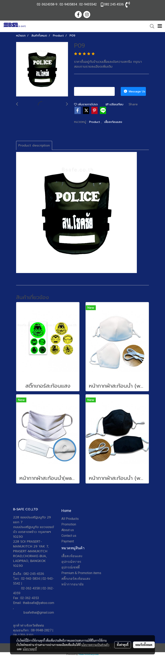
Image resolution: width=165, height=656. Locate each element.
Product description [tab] (34, 145)
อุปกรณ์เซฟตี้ (70, 567)
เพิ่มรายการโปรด (87, 104)
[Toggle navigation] (159, 26)
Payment (67, 541)
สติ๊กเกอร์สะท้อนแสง (75, 579)
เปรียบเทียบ (115, 104)
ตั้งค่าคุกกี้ (122, 645)
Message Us (136, 91)
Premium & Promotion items (81, 573)
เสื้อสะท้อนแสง (113, 122)
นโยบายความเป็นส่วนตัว (95, 645)
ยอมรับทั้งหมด (143, 645)
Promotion (68, 524)
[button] (151, 26)
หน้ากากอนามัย (72, 584)
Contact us (68, 536)
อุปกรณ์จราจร (71, 562)
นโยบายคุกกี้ (30, 649)
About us (67, 530)
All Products (70, 519)
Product (95, 122)
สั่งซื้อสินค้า (96, 91)
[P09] (42, 69)
